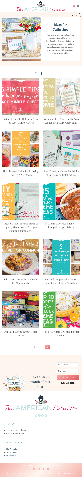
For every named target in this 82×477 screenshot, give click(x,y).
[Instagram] (38, 469)
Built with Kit (67, 383)
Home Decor (11, 452)
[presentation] (20, 96)
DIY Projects (11, 449)
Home (23, 465)
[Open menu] (78, 6)
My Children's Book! (15, 433)
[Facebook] (34, 469)
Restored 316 (47, 473)
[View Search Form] (73, 6)
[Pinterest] (43, 469)
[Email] (48, 469)
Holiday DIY (11, 455)
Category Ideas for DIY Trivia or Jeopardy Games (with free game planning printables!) (21, 227)
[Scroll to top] (77, 469)
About (31, 465)
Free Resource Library (16, 430)
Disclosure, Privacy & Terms (49, 465)
